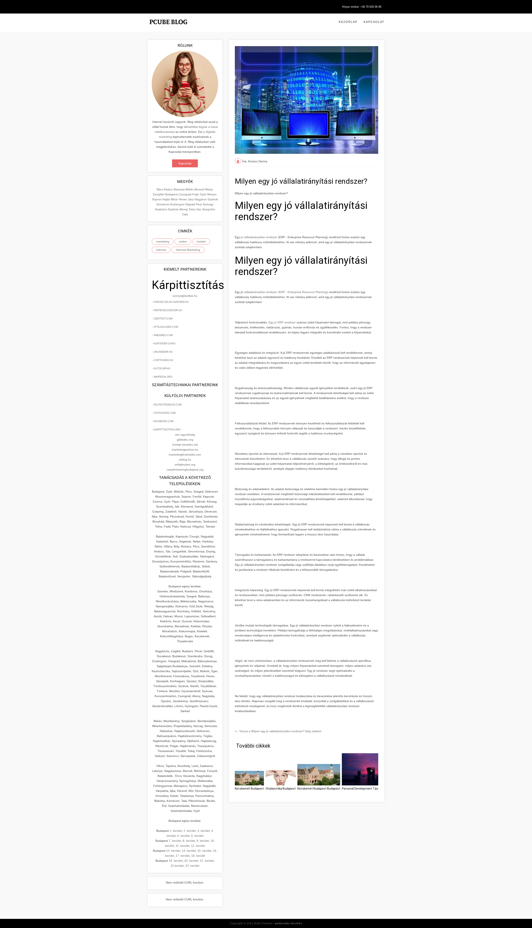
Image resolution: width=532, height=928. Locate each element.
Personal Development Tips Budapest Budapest (374, 788)
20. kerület (191, 860)
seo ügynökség (185, 434)
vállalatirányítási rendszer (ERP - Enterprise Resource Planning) (286, 292)
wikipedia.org (163, 376)
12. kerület (198, 845)
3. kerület (203, 830)
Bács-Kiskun (165, 189)
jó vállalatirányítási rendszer (259, 237)
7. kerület (175, 840)
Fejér (196, 194)
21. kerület (207, 860)
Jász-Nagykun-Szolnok (203, 199)
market (201, 241)
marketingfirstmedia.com (185, 454)
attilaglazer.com (166, 326)
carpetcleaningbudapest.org (185, 469)
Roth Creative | (278, 923)
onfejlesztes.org (185, 464)
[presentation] (371, 770)
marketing (162, 241)
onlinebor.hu (163, 351)
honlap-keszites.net (185, 444)
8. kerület (189, 840)
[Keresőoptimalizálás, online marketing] (168, 27)
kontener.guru (165, 343)
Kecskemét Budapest (249, 788)
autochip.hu (162, 368)
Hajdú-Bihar (170, 199)
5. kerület (183, 835)
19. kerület (176, 860)
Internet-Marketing (188, 249)
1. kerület (176, 830)
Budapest (172, 194)
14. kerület (189, 850)
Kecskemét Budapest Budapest (318, 788)
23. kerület (192, 865)
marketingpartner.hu (185, 449)
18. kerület (198, 855)
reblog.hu (185, 459)
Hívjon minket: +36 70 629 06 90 (361, 6)
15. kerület (204, 850)
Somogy (208, 204)
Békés (190, 189)
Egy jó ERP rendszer (282, 322)
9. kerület (203, 840)
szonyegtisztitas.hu (184, 295)
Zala (185, 214)
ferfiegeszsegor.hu (168, 310)
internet (161, 249)
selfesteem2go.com (168, 404)
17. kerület (183, 855)
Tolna (192, 209)
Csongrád (185, 194)
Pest (199, 204)
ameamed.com (163, 335)
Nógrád (190, 204)
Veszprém (208, 209)
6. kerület (197, 835)
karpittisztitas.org (167, 429)
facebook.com (164, 421)
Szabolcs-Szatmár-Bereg (171, 209)
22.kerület (177, 865)
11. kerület (182, 845)
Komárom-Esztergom (170, 204)
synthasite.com (165, 413)
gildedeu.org (185, 439)
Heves (183, 199)
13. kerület (173, 850)
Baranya (180, 189)
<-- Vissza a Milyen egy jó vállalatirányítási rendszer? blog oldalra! (278, 731)
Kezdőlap (348, 21)
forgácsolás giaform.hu (171, 302)
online (183, 241)
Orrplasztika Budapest (281, 788)
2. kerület (189, 830)
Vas (199, 209)
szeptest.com (163, 318)
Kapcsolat (374, 21)
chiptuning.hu (164, 360)
